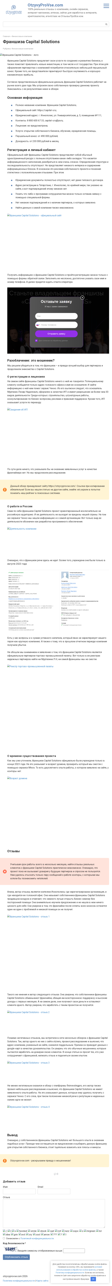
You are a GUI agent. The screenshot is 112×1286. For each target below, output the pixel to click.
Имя (5, 1186)
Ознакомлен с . (30, 1238)
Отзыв (6, 1197)
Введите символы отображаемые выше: (40, 1250)
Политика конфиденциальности (19, 1281)
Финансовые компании (22, 48)
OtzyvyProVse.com (45, 5)
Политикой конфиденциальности (37, 1238)
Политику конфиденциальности (70, 1272)
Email (40, 1186)
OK (93, 1279)
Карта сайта (42, 1281)
